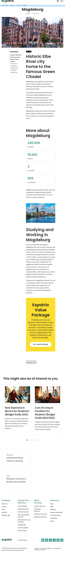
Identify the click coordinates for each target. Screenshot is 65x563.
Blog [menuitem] (51, 504)
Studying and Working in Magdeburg (14, 70)
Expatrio (28, 13)
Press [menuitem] (3, 509)
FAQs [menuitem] (51, 507)
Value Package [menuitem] (22, 506)
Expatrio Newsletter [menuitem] (56, 512)
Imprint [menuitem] (37, 548)
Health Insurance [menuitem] (23, 512)
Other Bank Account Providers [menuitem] (24, 521)
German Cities (31, 362)
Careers (12, 5)
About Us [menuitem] (5, 504)
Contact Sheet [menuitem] (22, 540)
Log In (25, 5)
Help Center (5, 5)
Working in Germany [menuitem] (40, 514)
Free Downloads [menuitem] (55, 515)
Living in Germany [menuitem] (39, 506)
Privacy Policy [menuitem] (57, 548)
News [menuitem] (52, 521)
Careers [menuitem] (4, 507)
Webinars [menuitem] (53, 509)
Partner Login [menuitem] (6, 515)
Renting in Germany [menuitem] (40, 517)
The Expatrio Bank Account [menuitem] (23, 516)
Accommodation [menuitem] (23, 528)
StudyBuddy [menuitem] (22, 525)
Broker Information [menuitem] (40, 550)
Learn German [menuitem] (22, 530)
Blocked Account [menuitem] (23, 509)
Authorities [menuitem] (53, 518)
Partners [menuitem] (4, 512)
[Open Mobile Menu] (61, 1)
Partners (18, 5)
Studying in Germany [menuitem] (37, 510)
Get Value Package (40, 344)
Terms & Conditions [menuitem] (46, 548)
